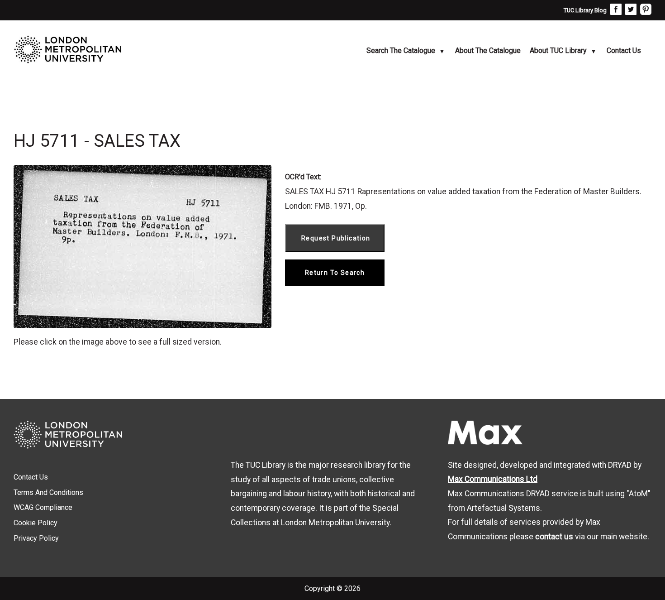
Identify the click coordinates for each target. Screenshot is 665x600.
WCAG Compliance (43, 507)
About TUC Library (558, 50)
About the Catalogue (488, 50)
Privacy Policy (36, 538)
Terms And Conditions (48, 492)
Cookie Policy (35, 522)
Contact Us (624, 50)
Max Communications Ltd (492, 479)
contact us (554, 536)
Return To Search (335, 272)
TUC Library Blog (585, 10)
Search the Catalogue (400, 50)
